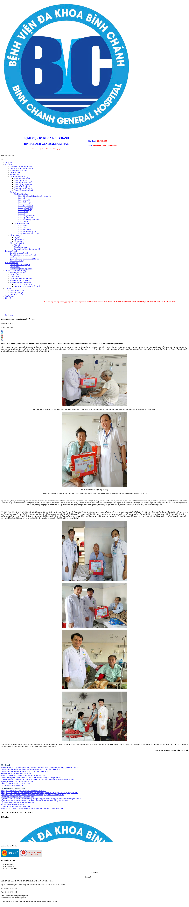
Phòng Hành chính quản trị (23, 190)
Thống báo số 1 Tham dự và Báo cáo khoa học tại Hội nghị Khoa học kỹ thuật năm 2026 (32, 808)
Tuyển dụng (9, 296)
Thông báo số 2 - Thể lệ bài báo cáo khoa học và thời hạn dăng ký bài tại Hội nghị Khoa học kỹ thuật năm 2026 (39, 793)
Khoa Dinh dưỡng (24, 202)
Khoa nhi (21, 214)
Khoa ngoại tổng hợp (25, 208)
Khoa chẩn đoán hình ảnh (27, 231)
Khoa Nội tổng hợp (25, 204)
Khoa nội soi (22, 225)
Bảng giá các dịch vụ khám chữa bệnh (23, 255)
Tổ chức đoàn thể (16, 235)
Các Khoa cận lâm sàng (22, 223)
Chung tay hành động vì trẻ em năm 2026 (15, 806)
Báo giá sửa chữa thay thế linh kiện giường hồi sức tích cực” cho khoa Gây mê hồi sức (31, 777)
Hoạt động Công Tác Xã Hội (20, 280)
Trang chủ (8, 163)
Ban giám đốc (14, 174)
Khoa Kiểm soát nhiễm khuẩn (28, 233)
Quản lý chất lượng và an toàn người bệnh (24, 259)
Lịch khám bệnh (15, 257)
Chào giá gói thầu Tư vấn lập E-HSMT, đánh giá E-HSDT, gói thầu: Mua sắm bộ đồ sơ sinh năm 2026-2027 (38, 779)
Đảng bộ (17, 237)
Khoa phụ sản (23, 212)
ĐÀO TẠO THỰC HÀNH (23, 284)
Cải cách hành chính (17, 290)
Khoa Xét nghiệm (24, 229)
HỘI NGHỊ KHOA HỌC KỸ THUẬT (28, 286)
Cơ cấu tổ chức (15, 172)
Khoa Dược (22, 227)
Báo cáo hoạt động (20, 247)
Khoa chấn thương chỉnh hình (28, 219)
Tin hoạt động (14, 276)
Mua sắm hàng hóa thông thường (21, 269)
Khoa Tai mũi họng (25, 210)
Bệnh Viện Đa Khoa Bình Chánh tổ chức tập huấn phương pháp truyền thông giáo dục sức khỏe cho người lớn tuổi (41, 799)
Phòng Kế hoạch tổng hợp (23, 184)
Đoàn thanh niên (19, 239)
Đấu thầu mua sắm (11, 263)
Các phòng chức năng (17, 176)
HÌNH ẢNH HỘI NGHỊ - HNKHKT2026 (16, 783)
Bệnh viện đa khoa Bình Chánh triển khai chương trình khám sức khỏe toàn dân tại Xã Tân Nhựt (34, 801)
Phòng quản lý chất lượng (23, 188)
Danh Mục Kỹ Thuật (17, 261)
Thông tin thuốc (15, 274)
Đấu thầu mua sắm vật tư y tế (20, 265)
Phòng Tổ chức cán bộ (22, 186)
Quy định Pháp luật (16, 292)
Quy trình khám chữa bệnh (19, 253)
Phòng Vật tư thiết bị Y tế (23, 182)
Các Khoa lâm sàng (21, 194)
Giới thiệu (8, 164)
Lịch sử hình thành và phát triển (21, 166)
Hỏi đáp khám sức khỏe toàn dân (12, 804)
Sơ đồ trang (9, 315)
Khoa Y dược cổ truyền (26, 216)
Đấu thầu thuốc (15, 267)
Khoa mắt (21, 198)
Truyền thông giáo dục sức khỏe (21, 278)
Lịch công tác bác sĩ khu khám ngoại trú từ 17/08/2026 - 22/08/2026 (24, 771)
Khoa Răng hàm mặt (25, 206)
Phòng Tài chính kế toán (22, 178)
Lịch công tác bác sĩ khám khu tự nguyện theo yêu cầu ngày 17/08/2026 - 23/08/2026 (30, 769)
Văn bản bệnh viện (16, 294)
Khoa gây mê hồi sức (25, 218)
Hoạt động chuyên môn (18, 272)
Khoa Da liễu (23, 221)
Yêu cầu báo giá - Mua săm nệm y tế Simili (16, 773)
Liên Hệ (8, 298)
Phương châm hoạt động (18, 170)
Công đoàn (18, 241)
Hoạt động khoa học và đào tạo (20, 282)
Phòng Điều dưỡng (20, 180)
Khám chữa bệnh (11, 251)
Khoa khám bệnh (24, 200)
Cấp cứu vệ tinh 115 (17, 243)
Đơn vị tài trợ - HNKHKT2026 (12, 785)
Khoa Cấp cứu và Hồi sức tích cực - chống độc (34, 196)
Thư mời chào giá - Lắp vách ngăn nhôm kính (17, 781)
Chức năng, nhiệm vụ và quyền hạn (22, 168)
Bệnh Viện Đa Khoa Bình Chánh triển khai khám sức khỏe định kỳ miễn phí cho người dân (32, 795)
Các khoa (13, 192)
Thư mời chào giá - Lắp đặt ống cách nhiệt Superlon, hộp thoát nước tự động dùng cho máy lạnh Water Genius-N (40, 767)
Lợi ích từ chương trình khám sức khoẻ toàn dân (17, 802)
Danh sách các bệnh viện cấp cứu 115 (27, 249)
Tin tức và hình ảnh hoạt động (15, 271)
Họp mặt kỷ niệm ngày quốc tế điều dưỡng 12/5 (17, 797)
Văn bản (8, 288)
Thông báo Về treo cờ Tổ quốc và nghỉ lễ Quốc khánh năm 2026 (23, 775)
